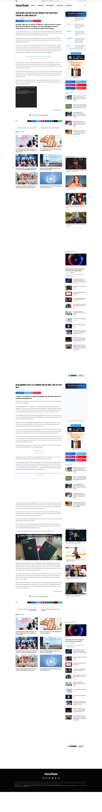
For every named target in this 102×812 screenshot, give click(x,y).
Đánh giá (41, 5)
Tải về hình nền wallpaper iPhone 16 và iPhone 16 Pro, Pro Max (79, 299)
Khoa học (69, 5)
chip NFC (44, 47)
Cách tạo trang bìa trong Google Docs (79, 325)
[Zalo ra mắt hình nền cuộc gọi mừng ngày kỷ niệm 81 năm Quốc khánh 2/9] (51, 141)
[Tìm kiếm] (85, 5)
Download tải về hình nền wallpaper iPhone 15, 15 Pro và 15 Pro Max (79, 313)
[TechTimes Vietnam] (22, 5)
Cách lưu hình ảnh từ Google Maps (79, 318)
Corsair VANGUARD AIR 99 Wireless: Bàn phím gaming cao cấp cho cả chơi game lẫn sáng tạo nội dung (79, 114)
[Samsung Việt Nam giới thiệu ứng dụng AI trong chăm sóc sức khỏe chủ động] (51, 160)
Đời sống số (50, 5)
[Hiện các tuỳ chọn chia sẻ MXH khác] (42, 21)
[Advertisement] (75, 147)
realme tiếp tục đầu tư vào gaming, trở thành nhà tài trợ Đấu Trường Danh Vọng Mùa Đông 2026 (26, 169)
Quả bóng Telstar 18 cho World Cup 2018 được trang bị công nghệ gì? (50, 610)
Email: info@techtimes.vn (82, 785)
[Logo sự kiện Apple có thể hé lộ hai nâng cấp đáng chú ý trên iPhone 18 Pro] (51, 178)
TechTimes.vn (20, 785)
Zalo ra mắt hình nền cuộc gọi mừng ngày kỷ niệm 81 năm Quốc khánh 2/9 (50, 149)
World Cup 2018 (30, 31)
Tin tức (33, 5)
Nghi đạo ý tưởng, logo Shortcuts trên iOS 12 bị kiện (50, 128)
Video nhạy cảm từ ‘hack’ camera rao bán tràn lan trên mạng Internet (74, 269)
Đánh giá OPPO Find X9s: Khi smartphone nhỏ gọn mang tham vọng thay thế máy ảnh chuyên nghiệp (79, 123)
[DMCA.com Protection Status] (72, 375)
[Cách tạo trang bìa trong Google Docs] (68, 326)
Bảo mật (67, 267)
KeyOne (28, 406)
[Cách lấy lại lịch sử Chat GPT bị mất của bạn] (68, 288)
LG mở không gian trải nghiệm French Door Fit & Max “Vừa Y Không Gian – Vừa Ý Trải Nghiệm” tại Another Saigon (26, 150)
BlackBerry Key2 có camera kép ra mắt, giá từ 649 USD (27, 128)
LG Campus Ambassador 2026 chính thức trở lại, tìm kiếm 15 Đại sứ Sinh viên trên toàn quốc (26, 186)
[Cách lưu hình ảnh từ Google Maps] (68, 320)
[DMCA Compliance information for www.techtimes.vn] (81, 375)
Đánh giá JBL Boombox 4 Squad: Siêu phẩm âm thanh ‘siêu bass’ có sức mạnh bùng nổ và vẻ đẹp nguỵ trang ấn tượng (79, 347)
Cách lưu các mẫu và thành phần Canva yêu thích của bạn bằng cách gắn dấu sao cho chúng (79, 332)
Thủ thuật (59, 5)
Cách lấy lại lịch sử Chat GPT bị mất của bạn (79, 287)
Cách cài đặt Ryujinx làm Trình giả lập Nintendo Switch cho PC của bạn (79, 306)
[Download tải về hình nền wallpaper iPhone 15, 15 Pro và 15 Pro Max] (68, 313)
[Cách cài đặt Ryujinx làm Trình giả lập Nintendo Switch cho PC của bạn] (68, 306)
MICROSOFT (69, 36)
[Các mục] (16, 1)
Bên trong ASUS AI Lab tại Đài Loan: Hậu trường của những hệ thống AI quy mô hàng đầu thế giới (79, 280)
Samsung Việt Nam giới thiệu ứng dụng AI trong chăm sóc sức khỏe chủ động (50, 169)
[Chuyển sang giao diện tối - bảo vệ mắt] (84, 5)
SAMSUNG (68, 29)
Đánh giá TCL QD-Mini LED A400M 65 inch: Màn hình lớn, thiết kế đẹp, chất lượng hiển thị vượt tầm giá (79, 106)
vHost (30, 786)
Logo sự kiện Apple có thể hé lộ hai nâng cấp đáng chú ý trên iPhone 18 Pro (50, 186)
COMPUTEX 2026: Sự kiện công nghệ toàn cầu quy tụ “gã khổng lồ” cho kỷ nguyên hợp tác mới (79, 339)
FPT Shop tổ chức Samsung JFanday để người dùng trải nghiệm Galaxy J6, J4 (27, 610)
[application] (26, 97)
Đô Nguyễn (22, 18)
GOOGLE (68, 43)
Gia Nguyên (72, 272)
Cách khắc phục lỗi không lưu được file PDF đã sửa (79, 293)
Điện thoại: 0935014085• (19, 786)
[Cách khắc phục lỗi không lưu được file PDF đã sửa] (68, 294)
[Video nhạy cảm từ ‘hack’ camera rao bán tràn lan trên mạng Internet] (75, 259)
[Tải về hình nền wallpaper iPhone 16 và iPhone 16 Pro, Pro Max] (68, 300)
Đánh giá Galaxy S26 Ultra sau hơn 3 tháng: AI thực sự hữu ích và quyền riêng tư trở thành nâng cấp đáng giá (79, 98)
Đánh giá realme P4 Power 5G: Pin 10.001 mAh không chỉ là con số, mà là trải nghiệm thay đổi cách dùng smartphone (79, 132)
